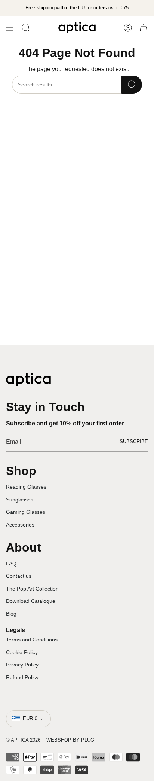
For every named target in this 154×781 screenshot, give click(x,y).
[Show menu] (9, 27)
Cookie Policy (22, 652)
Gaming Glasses (25, 512)
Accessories (20, 525)
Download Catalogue (30, 601)
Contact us (18, 576)
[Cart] (143, 27)
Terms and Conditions (32, 640)
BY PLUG (83, 740)
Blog (11, 614)
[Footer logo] (28, 379)
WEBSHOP (58, 740)
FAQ (11, 564)
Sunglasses (19, 500)
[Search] (131, 85)
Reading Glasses (26, 487)
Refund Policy (22, 677)
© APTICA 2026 (23, 740)
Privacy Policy (22, 665)
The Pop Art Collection (32, 589)
